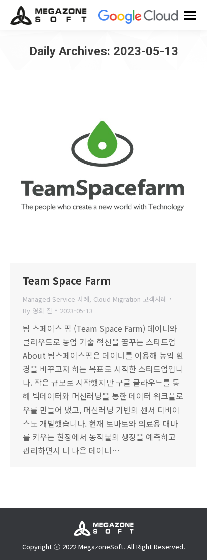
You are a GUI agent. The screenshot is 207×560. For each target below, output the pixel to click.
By (37, 310)
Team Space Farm (67, 280)
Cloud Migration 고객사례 (130, 299)
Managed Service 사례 (56, 299)
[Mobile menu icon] (190, 15)
